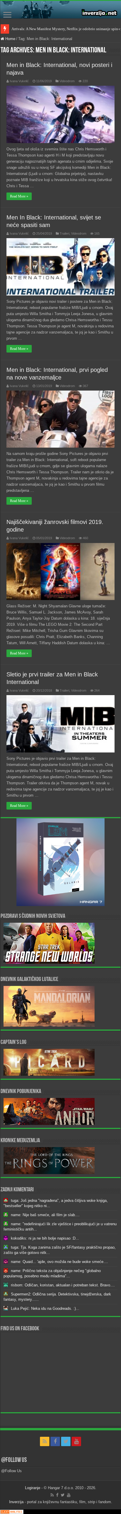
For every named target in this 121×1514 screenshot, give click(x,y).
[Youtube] (76, 1441)
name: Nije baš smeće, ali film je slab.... (45, 1215)
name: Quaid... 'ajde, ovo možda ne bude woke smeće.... (59, 1261)
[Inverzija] (60, 9)
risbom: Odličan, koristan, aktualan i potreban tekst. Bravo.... (63, 1285)
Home (9, 39)
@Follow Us (14, 1460)
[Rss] (44, 1441)
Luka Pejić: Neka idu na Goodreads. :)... (45, 1308)
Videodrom (67, 81)
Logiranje (32, 1488)
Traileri (64, 233)
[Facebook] (55, 1441)
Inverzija (16, 1502)
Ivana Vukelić (19, 81)
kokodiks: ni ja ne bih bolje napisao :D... (45, 1238)
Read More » (19, 196)
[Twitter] (65, 1441)
